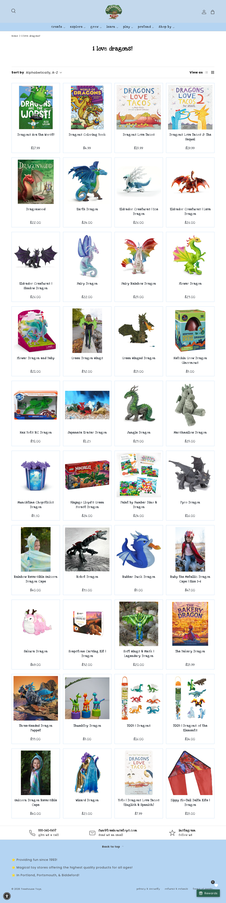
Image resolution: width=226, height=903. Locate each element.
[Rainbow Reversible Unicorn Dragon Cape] (36, 549)
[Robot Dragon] (87, 549)
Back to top (111, 846)
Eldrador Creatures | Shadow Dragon (35, 286)
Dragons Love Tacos (139, 135)
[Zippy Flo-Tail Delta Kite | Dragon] (190, 773)
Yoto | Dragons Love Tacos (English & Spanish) (139, 802)
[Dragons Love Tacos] (139, 107)
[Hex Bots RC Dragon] (36, 405)
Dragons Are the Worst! (35, 135)
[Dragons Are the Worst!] (36, 107)
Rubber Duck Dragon (138, 577)
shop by (165, 27)
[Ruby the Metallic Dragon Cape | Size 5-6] (190, 549)
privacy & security (148, 888)
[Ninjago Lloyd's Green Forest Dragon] (87, 475)
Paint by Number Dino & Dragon (139, 505)
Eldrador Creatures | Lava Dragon (190, 211)
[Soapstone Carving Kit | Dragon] (87, 624)
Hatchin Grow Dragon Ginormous (190, 360)
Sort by (18, 72)
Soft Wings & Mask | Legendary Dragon (139, 654)
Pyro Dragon (190, 502)
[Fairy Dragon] (87, 256)
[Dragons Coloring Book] (87, 107)
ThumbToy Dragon (87, 726)
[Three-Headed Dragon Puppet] (36, 698)
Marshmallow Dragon (190, 433)
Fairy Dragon (87, 284)
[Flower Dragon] (190, 256)
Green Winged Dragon (138, 358)
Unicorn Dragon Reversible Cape (36, 802)
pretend (144, 27)
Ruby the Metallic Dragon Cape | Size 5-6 (190, 579)
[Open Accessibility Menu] (7, 896)
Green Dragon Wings (87, 358)
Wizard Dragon (87, 800)
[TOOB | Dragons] (139, 698)
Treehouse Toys (31, 889)
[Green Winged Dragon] (139, 330)
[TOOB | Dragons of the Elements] (190, 698)
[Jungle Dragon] (139, 405)
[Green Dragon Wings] (87, 330)
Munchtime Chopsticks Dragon (36, 505)
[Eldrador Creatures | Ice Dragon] (139, 182)
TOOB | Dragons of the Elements (190, 728)
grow (94, 27)
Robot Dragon (87, 577)
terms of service (203, 888)
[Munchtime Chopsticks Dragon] (36, 475)
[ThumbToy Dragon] (87, 698)
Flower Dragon (190, 284)
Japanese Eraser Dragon (87, 433)
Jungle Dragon (139, 433)
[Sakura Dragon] (36, 624)
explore (76, 27)
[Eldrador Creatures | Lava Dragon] (190, 182)
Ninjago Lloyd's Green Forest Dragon (87, 505)
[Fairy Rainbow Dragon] (139, 256)
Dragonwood (36, 209)
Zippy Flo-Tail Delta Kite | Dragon (190, 802)
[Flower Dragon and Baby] (36, 330)
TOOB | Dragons (139, 726)
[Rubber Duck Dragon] (139, 549)
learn (111, 27)
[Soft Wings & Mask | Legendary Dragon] (139, 624)
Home (15, 36)
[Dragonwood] (36, 182)
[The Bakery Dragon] (190, 624)
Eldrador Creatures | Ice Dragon (138, 211)
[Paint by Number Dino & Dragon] (139, 475)
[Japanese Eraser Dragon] (87, 405)
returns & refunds (176, 888)
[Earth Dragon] (87, 182)
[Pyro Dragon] (190, 475)
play (126, 27)
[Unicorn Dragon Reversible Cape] (36, 773)
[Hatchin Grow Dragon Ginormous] (190, 330)
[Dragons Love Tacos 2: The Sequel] (190, 107)
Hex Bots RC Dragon (36, 433)
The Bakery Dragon (190, 651)
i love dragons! (31, 36)
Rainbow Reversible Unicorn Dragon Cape (35, 579)
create (56, 27)
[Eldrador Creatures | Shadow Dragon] (36, 256)
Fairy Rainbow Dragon (138, 284)
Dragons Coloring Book (87, 135)
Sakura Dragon (36, 651)
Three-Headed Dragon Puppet (35, 728)
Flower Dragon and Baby (36, 358)
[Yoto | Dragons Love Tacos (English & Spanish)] (139, 773)
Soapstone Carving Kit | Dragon (87, 654)
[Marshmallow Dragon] (190, 405)
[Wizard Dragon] (87, 773)
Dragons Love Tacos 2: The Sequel (190, 137)
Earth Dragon (87, 209)
